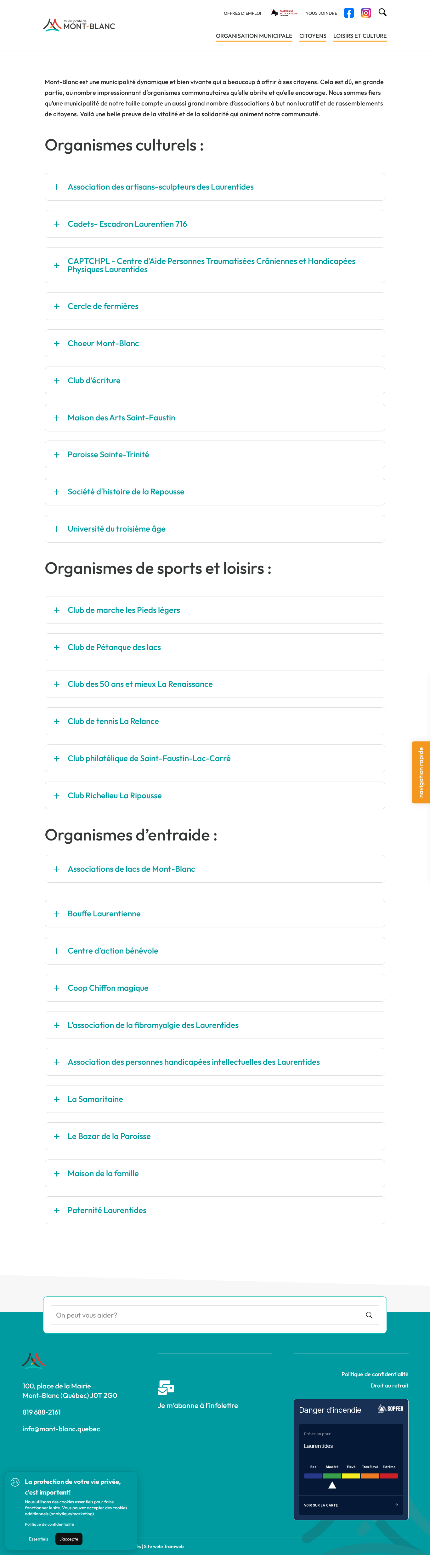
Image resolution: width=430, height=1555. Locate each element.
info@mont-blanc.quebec (61, 1428)
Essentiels (38, 1539)
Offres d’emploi (242, 13)
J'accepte (68, 1539)
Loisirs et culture (360, 36)
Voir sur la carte (321, 1505)
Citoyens (312, 36)
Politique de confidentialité (375, 1374)
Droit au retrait (390, 1385)
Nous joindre (321, 13)
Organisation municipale (254, 36)
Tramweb (174, 1546)
